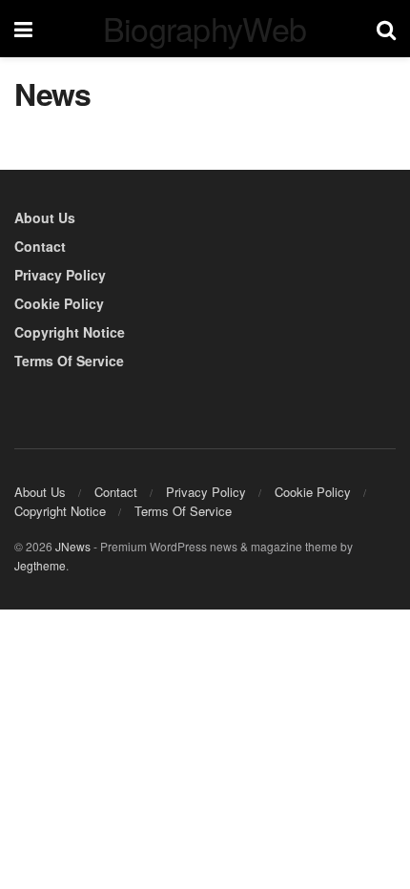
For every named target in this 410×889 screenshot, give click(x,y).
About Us (44, 217)
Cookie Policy (59, 303)
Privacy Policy (60, 274)
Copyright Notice (69, 331)
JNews (73, 546)
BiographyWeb (205, 28)
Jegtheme (40, 565)
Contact (40, 246)
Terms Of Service (69, 360)
